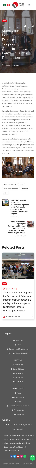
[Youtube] (18, 456)
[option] (18, 288)
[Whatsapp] (24, 456)
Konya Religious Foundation (10, 188)
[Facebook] (11, 456)
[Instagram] (21, 456)
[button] (29, 5)
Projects (5, 193)
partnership (25, 188)
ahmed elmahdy (14, 317)
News (4, 20)
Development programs (9, 184)
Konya (21, 184)
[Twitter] (14, 456)
